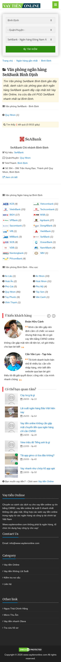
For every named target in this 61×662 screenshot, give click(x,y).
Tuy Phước (10, 297)
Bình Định (23, 163)
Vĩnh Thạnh (11, 302)
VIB (11, 231)
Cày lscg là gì (27, 395)
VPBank (13, 220)
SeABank (19, 152)
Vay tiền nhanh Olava (15, 621)
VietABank (45, 231)
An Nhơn (40, 276)
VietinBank (14, 209)
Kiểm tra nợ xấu (12, 577)
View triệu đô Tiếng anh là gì (35, 442)
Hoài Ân (9, 281)
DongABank (46, 225)
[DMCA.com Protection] (30, 649)
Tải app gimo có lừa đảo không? (37, 455)
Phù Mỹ (39, 286)
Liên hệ (8, 584)
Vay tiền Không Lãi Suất (16, 571)
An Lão (8, 276)
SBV (42, 253)
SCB (11, 242)
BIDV (12, 214)
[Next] (53, 316)
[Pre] (49, 316)
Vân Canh (41, 297)
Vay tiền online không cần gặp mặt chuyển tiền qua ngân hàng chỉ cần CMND (37, 427)
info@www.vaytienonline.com (24, 543)
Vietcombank (47, 203)
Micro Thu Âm (11, 615)
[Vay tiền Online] (26, 5)
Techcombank (47, 209)
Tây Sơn (40, 291)
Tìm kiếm (31, 49)
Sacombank (15, 225)
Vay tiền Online (46, 481)
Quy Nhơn (10, 115)
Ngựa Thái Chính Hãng (16, 608)
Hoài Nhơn (41, 281)
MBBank (13, 236)
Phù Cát (9, 286)
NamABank (46, 247)
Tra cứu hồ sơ (11, 627)
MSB (42, 214)
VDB (11, 247)
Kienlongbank (16, 253)
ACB (11, 203)
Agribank (44, 220)
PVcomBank (15, 258)
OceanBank (46, 242)
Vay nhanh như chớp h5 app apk (37, 468)
